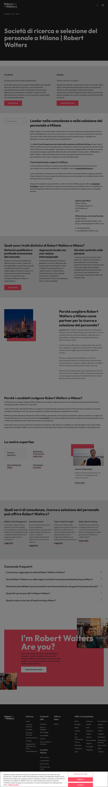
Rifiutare (80, 779)
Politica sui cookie (13, 785)
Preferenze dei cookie (80, 774)
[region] (54, 779)
